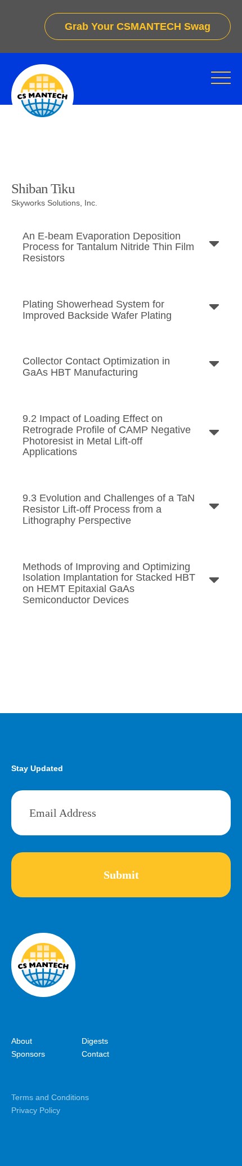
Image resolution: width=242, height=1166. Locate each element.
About (21, 1040)
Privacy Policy (35, 1110)
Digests (95, 1040)
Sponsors (28, 1053)
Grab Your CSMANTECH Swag (137, 26)
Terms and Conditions (50, 1097)
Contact (95, 1053)
